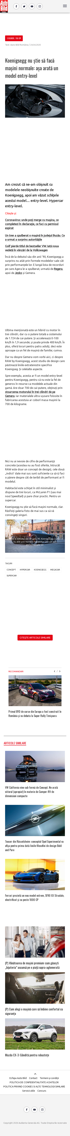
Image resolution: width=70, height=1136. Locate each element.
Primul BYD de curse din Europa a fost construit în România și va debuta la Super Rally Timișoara (34, 714)
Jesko (18, 272)
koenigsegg (40, 570)
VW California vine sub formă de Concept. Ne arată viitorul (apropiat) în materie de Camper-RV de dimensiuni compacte (31, 791)
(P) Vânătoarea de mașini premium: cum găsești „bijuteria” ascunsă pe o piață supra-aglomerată (32, 965)
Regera (58, 268)
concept (11, 570)
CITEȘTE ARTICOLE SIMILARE (35, 637)
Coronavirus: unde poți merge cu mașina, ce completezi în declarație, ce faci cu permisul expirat (32, 224)
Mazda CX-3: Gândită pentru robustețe (27, 1055)
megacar (55, 570)
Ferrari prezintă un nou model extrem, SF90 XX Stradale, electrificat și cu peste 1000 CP (34, 897)
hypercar (25, 570)
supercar (12, 575)
